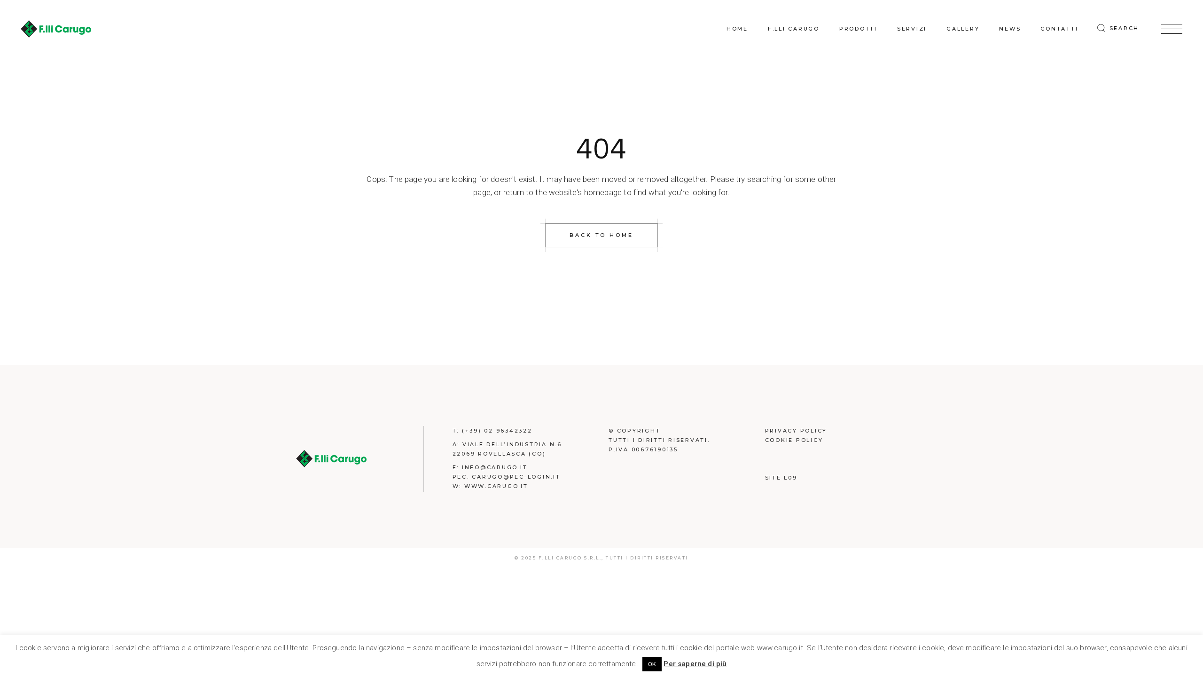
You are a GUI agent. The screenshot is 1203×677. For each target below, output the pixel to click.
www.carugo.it (496, 486)
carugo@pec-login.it (516, 476)
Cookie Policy (794, 440)
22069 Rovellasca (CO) (499, 453)
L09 (790, 477)
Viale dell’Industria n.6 (512, 444)
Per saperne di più (695, 664)
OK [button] (652, 664)
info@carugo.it (495, 467)
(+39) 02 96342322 (497, 430)
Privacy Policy (796, 430)
